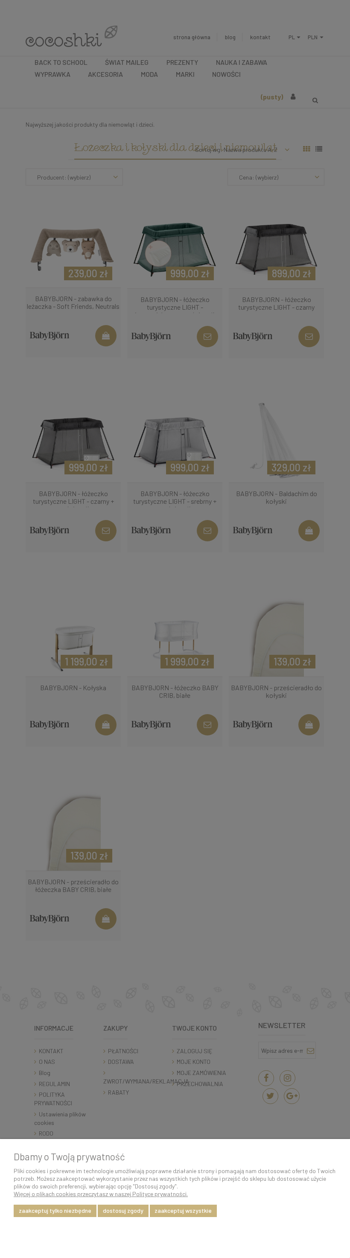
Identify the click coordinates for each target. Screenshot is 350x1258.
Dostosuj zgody (123, 1210)
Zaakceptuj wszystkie (183, 1210)
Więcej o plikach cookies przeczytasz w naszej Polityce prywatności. (101, 1193)
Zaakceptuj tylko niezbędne (55, 1210)
